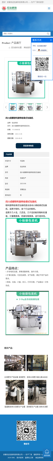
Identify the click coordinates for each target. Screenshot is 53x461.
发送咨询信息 (28, 146)
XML (13, 458)
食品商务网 (39, 458)
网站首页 (27, 47)
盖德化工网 (29, 458)
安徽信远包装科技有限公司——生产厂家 (17, 454)
